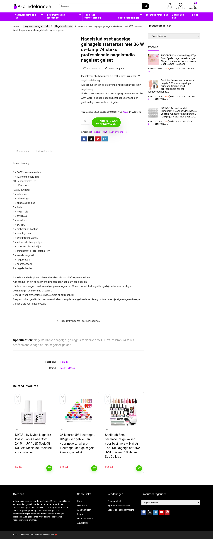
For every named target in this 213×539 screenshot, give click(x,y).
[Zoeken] (145, 6)
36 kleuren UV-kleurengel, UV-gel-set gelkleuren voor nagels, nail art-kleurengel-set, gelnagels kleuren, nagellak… (77, 443)
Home (16, 26)
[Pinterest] (167, 512)
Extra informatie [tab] (44, 151)
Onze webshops (85, 518)
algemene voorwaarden (119, 505)
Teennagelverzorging (157, 15)
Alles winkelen (84, 510)
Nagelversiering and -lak (26, 16)
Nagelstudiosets (63, 26)
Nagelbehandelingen (128, 18)
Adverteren (82, 523)
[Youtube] (161, 512)
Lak (16, 430)
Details (125, 112)
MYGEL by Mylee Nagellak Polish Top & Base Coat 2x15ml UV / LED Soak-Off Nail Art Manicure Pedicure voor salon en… (33, 443)
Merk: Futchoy (68, 368)
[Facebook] (143, 512)
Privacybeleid (114, 501)
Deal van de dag (178, 16)
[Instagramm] (155, 512)
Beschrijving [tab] (23, 151)
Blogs (195, 15)
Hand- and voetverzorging (93, 16)
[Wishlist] (180, 5)
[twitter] (149, 512)
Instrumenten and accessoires (56, 16)
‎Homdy (64, 362)
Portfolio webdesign (42, 535)
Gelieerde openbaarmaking (121, 510)
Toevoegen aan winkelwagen (106, 122)
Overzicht (82, 505)
